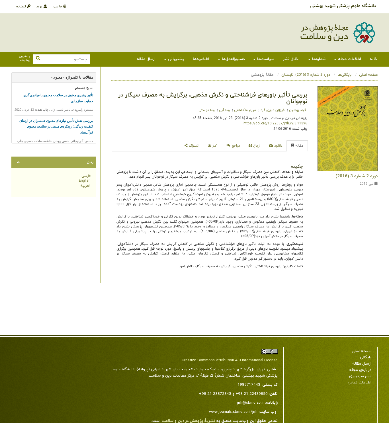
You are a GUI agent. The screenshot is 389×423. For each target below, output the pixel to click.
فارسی (58, 6)
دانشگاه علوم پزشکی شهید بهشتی (343, 6)
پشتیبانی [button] (175, 59)
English (85, 180)
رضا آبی (224, 110)
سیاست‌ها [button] (265, 59)
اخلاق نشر (291, 59)
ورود (40, 6)
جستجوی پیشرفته (24, 58)
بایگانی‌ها (344, 74)
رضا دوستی (206, 110)
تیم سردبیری (360, 376)
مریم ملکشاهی (244, 110)
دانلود (277, 145)
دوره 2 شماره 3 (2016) (356, 176)
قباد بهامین (297, 110)
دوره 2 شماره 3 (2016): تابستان (305, 74)
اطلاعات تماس (359, 382)
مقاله (298, 145)
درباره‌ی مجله (360, 370)
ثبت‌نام (21, 6)
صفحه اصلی (368, 74)
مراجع (235, 145)
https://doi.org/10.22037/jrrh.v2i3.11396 (275, 123)
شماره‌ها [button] (318, 59)
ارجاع (256, 145)
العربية (85, 186)
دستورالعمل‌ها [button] (233, 59)
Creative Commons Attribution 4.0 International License (230, 360)
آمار (214, 145)
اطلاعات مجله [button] (349, 59)
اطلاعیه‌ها (201, 59)
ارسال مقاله (146, 59)
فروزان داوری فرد (271, 110)
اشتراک (193, 145)
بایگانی (365, 357)
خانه (373, 59)
